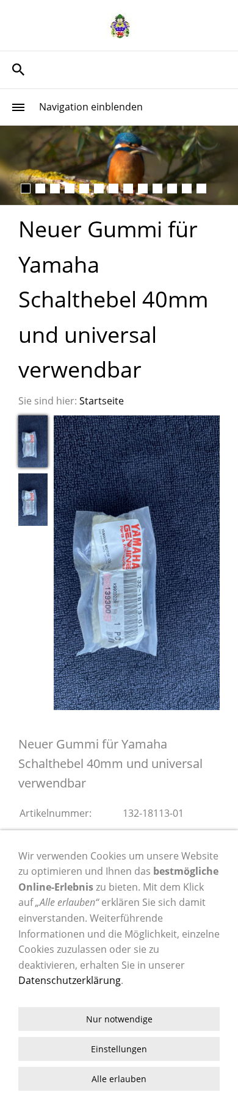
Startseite (101, 400)
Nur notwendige (119, 1019)
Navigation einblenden (91, 106)
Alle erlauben (119, 1079)
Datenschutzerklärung (69, 980)
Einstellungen (119, 1049)
